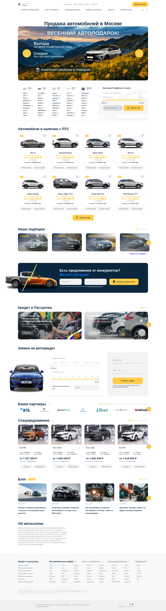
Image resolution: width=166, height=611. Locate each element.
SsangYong (90, 582)
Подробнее (27, 333)
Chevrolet (65, 579)
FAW (50, 579)
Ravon (89, 573)
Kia (63, 576)
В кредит (26, 466)
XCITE (139, 573)
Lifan (50, 571)
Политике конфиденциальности (95, 286)
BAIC (101, 573)
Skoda (89, 579)
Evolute (101, 579)
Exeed (101, 582)
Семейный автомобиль (25, 568)
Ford (75, 568)
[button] (149, 243)
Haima (114, 568)
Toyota (101, 568)
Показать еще (84, 217)
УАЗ (138, 579)
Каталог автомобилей (30, 10)
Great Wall (52, 582)
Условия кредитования (42, 606)
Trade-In (111, 10)
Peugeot (89, 571)
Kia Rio (23, 447)
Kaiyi (113, 579)
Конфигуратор (126, 10)
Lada (75, 576)
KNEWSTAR (116, 582)
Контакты (95, 4)
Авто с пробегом (52, 10)
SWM (138, 565)
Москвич (139, 576)
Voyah (139, 571)
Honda (76, 571)
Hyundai (76, 573)
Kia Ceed (57, 447)
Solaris (126, 579)
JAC (63, 568)
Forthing (114, 565)
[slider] (103, 100)
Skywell (126, 576)
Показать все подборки (138, 253)
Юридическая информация (63, 604)
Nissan (89, 565)
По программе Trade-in (25, 573)
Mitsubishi (77, 582)
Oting (126, 573)
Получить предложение (125, 282)
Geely (51, 568)
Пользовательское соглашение (81, 604)
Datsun (76, 565)
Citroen (64, 582)
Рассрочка (21, 579)
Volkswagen (103, 571)
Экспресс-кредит (140, 4)
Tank (138, 568)
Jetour (114, 573)
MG (125, 568)
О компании (68, 4)
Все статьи (31, 479)
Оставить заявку (127, 381)
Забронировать (40, 466)
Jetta (113, 576)
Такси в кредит (78, 4)
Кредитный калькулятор (25, 582)
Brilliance (102, 576)
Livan (126, 565)
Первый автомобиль (24, 571)
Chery (51, 565)
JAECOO (114, 571)
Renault (89, 576)
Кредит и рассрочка (94, 10)
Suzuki (101, 565)
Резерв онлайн (26, 167)
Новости (87, 4)
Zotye (63, 565)
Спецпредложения (72, 10)
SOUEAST (127, 582)
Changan (52, 576)
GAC (63, 573)
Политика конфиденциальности (45, 604)
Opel (88, 568)
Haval (51, 573)
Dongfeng (65, 571)
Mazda (76, 579)
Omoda (126, 571)
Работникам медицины (25, 576)
